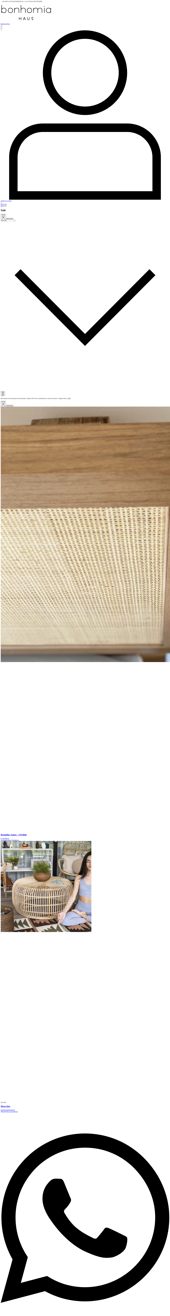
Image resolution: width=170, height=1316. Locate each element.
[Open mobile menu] (1, 26)
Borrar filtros (10, 218)
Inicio (2, 204)
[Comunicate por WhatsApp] (85, 1314)
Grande (3, 214)
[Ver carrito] (1, 203)
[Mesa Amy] (46, 931)
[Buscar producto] (1, 27)
